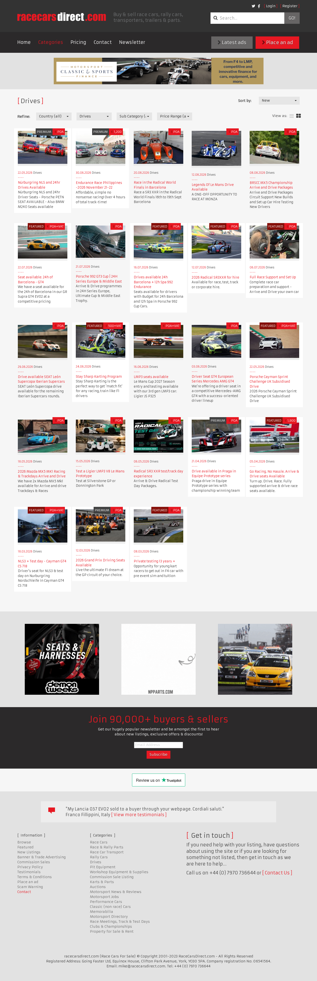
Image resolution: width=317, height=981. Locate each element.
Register (289, 6)
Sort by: (244, 100)
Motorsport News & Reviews (115, 892)
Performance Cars (106, 901)
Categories (50, 42)
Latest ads (233, 42)
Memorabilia (101, 911)
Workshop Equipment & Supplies (119, 872)
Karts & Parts (102, 882)
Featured (25, 847)
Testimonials (29, 872)
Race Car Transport (107, 852)
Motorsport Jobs (104, 896)
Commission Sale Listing (111, 877)
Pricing (78, 42)
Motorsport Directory (109, 916)
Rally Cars (99, 857)
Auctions (98, 887)
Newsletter (132, 42)
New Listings (28, 852)
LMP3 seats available (151, 377)
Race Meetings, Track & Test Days (120, 921)
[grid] (298, 116)
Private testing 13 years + (154, 561)
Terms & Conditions (34, 877)
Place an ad (279, 42)
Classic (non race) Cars (110, 906)
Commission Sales (33, 862)
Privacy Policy (30, 867)
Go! (292, 18)
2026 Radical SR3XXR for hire (215, 277)
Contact (103, 42)
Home (24, 42)
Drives (95, 862)
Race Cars (98, 842)
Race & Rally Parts (106, 847)
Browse (24, 842)
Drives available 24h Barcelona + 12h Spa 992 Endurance (153, 282)
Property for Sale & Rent (111, 931)
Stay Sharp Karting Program (99, 377)
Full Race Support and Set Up (273, 277)
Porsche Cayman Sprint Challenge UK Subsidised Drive (270, 382)
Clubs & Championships (111, 926)
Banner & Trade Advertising (41, 857)
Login (270, 6)
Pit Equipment (102, 867)
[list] (292, 116)
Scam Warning (30, 887)
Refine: (23, 116)
